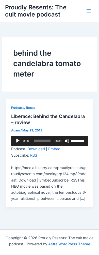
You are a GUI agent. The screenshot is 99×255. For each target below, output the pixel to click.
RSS (33, 155)
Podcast (17, 108)
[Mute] (67, 140)
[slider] (78, 140)
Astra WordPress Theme (69, 244)
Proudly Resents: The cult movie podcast (36, 11)
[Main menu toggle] (88, 11)
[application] (49, 141)
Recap (31, 108)
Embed (54, 149)
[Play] (17, 140)
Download (36, 149)
